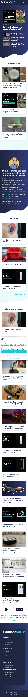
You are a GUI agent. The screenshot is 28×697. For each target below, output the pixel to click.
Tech (6, 655)
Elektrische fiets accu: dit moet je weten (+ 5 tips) (13, 403)
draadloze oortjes (11, 192)
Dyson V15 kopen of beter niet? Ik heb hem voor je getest (18, 45)
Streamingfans (8, 667)
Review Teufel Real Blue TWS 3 (12, 241)
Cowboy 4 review (9, 642)
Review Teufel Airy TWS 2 (13, 264)
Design (6, 658)
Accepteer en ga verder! (14, 352)
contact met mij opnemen (13, 203)
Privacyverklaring (16, 358)
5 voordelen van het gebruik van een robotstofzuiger (11, 550)
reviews (7, 196)
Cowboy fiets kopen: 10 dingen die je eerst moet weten (18, 39)
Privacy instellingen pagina (14, 355)
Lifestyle (7, 653)
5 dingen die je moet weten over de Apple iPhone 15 (11, 600)
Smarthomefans (9, 665)
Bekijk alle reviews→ (20, 294)
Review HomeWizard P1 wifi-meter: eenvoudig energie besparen (12, 85)
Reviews (7, 651)
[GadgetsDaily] (9, 2)
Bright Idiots (14, 694)
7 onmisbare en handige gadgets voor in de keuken (13, 575)
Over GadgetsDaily (9, 672)
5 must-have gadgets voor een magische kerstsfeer (13, 427)
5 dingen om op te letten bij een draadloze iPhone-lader (13, 378)
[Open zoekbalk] (24, 2)
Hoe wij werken (8, 674)
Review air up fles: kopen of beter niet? (17, 34)
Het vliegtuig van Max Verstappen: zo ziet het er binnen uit (13, 500)
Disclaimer (7, 681)
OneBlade (8, 194)
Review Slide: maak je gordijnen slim (12, 287)
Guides (6, 660)
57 (14, 609)
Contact (7, 683)
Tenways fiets (8, 644)
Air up (6, 646)
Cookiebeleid (9, 358)
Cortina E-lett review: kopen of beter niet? (12, 28)
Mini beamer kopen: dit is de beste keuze (13, 525)
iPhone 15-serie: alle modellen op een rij (11, 475)
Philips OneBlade (9, 640)
